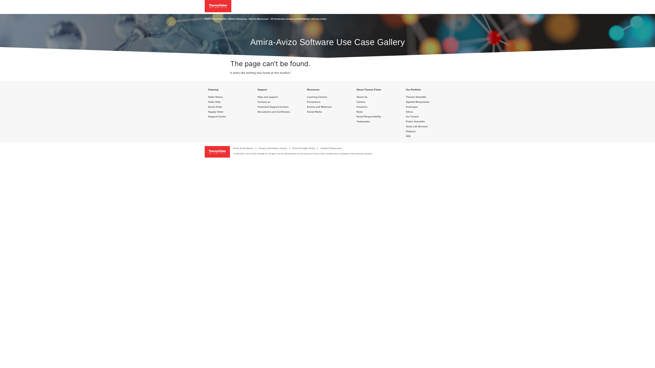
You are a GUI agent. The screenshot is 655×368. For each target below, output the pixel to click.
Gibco (409, 111)
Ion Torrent (412, 116)
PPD (408, 136)
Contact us (264, 102)
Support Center (217, 116)
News (359, 111)
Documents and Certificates (274, 111)
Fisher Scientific (415, 121)
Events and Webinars (319, 106)
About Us (361, 97)
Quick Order (215, 106)
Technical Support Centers (273, 106)
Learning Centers (317, 97)
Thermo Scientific (416, 97)
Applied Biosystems (417, 102)
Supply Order (215, 111)
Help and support (268, 97)
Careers (360, 102)
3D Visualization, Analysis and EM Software (290, 19)
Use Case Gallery (318, 19)
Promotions (314, 102)
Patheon (411, 131)
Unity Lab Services (417, 126)
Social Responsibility (368, 116)
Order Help (214, 102)
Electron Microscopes (259, 19)
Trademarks (363, 121)
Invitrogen (412, 106)
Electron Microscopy (238, 19)
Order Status (215, 97)
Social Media (314, 111)
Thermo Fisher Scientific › (216, 19)
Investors (361, 106)
